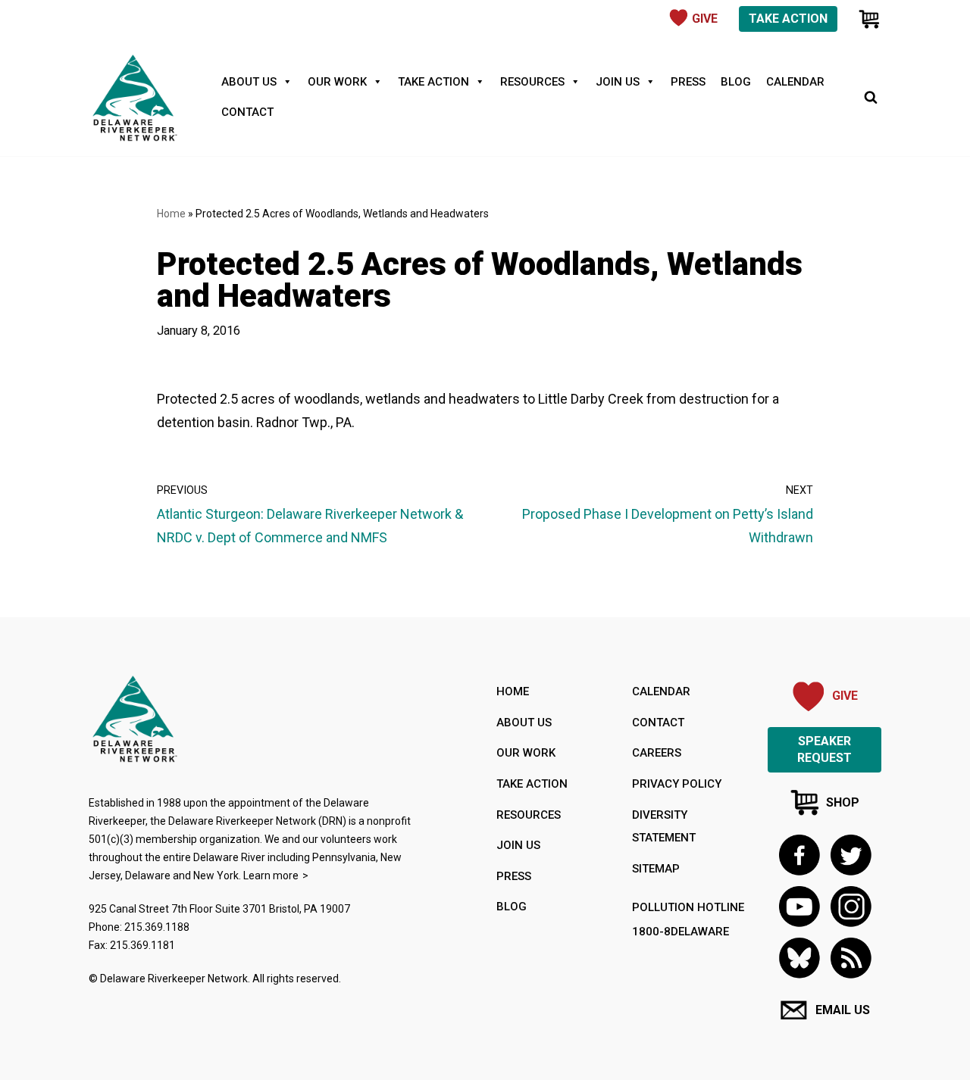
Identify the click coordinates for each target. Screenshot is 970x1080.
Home (171, 214)
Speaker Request (824, 749)
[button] (850, 957)
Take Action (788, 18)
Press (688, 82)
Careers (656, 753)
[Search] (871, 97)
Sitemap (656, 869)
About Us (249, 82)
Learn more (271, 875)
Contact (247, 112)
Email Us (842, 1010)
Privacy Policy (676, 784)
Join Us (618, 82)
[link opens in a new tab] (799, 854)
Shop (842, 802)
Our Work (337, 82)
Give (845, 695)
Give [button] (705, 18)
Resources (532, 82)
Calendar (795, 82)
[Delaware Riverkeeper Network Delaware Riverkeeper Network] (134, 97)
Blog (736, 82)
